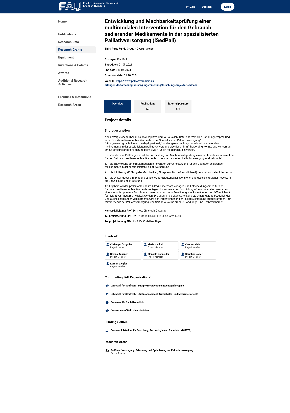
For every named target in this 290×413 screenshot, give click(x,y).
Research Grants (70, 50)
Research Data (68, 42)
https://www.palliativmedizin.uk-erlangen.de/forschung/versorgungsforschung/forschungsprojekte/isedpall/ (151, 83)
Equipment (66, 57)
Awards (63, 73)
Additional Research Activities (72, 82)
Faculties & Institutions (74, 97)
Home (62, 21)
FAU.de (190, 6)
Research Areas (69, 105)
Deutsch (207, 6)
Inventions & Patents (73, 65)
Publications (67, 34)
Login (227, 6)
